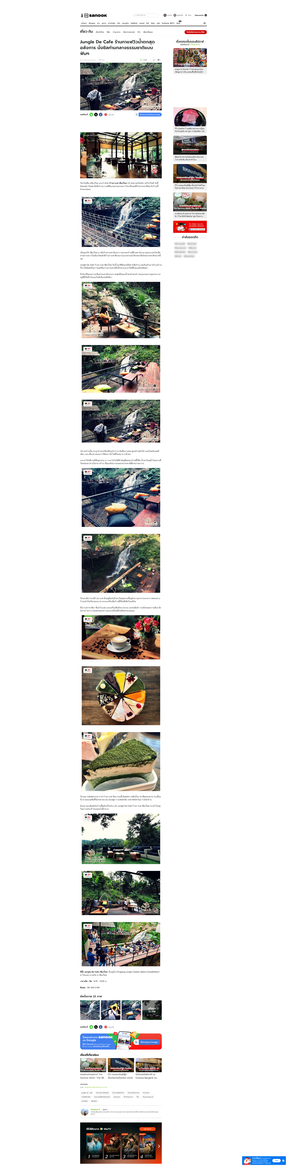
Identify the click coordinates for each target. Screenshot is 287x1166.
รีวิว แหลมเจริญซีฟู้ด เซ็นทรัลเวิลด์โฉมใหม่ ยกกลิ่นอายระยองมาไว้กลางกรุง (190, 186)
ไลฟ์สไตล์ (134, 23)
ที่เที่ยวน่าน (192, 248)
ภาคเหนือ (84, 1101)
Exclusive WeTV (168, 23)
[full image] (90, 1010)
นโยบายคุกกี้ (268, 1163)
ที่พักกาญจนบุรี (180, 244)
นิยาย (178, 23)
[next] (159, 1146)
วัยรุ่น (153, 23)
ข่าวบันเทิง (111, 23)
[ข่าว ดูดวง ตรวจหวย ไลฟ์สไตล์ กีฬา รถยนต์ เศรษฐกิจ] (93, 15)
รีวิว (138, 1097)
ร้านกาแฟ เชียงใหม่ (102, 1093)
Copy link (111, 115)
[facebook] (100, 114)
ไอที (147, 23)
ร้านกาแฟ (114, 183)
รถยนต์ (141, 23)
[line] (91, 114)
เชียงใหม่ (94, 182)
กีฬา (118, 23)
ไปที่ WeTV (147, 1129)
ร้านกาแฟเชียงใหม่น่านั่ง (102, 1097)
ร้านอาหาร (117, 1097)
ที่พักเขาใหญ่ (192, 244)
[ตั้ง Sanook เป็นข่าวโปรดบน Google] (121, 1040)
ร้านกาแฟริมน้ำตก (118, 1093)
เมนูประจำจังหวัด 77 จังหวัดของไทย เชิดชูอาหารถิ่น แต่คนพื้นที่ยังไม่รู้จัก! (189, 70)
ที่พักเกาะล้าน (192, 252)
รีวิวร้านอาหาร (128, 1097)
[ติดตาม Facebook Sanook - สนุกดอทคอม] (190, 226)
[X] (96, 114)
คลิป (158, 23)
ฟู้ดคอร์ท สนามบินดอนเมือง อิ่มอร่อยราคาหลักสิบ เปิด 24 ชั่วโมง (189, 158)
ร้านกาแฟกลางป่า (133, 1093)
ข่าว (98, 23)
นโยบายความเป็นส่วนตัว (257, 1163)
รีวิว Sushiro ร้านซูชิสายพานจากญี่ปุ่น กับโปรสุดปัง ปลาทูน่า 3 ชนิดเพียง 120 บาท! (189, 131)
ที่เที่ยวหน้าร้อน (189, 256)
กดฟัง (145, 60)
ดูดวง (104, 23)
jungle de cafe (86, 1093)
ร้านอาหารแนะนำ (148, 1097)
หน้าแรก (84, 23)
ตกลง (276, 1160)
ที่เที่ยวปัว (178, 256)
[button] (135, 15)
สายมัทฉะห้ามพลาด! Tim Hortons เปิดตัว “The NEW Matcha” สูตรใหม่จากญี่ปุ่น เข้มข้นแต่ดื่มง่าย (190, 216)
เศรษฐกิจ (125, 23)
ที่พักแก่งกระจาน (180, 248)
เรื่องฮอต (92, 23)
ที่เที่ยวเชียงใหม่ (180, 252)
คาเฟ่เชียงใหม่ (86, 1097)
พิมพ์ (102, 60)
